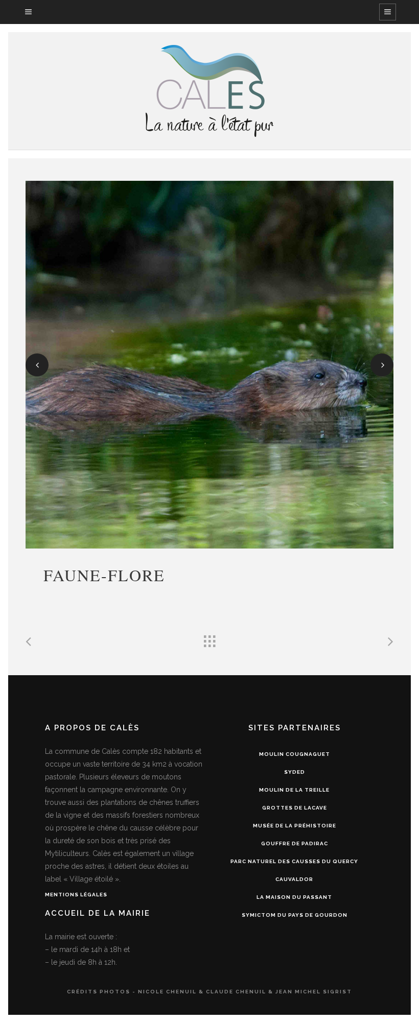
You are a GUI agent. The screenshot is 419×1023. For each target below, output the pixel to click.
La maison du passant (294, 897)
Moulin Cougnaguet (294, 754)
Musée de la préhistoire (294, 825)
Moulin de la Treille (294, 790)
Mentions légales (76, 894)
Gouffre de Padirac (294, 843)
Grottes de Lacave (294, 808)
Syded (294, 772)
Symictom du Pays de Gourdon (294, 915)
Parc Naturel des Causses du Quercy (294, 861)
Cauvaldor (294, 879)
